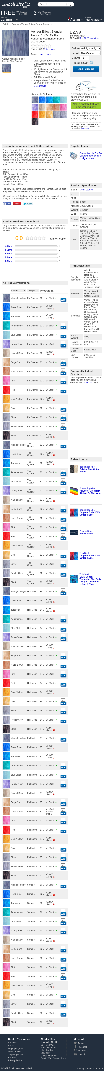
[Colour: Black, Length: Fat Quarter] (7, 439)
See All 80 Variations (89, 38)
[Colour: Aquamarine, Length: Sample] (7, 915)
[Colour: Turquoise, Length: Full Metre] (7, 759)
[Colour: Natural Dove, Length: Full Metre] (7, 796)
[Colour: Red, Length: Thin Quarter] (7, 539)
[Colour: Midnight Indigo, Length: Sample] (7, 888)
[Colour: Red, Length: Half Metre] (7, 686)
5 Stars (8, 246)
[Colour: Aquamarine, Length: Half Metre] (7, 622)
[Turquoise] (49, 100)
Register (19, 1048)
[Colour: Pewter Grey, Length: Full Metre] (7, 869)
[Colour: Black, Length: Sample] (7, 1025)
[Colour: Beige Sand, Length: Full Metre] (7, 805)
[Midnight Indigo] (6, 68)
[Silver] (56, 114)
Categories (6, 20)
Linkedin (82, 1054)
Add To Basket (86, 69)
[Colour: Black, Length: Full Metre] (7, 879)
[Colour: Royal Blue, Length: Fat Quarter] (7, 310)
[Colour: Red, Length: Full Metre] (7, 833)
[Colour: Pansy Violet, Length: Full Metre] (7, 787)
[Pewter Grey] (63, 114)
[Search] (69, 4)
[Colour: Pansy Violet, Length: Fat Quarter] (7, 347)
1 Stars (8, 261)
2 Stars (8, 257)
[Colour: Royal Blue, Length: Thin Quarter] (7, 457)
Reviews (49, 49)
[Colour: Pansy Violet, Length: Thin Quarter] (7, 494)
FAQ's (11, 1045)
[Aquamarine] (56, 100)
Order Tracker (14, 1051)
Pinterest (82, 1050)
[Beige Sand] (49, 107)
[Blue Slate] (63, 100)
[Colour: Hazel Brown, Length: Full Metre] (7, 814)
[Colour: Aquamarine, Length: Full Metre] (7, 769)
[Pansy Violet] (35, 107)
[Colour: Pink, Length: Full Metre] (7, 824)
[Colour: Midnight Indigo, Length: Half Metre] (7, 594)
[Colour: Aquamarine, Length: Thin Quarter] (7, 475)
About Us (12, 1042)
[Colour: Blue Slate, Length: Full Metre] (7, 778)
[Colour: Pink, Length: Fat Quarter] (7, 384)
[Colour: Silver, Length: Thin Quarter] (7, 567)
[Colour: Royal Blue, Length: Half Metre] (7, 604)
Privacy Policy (15, 1060)
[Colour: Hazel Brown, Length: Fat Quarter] (7, 374)
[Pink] (63, 107)
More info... (86, 129)
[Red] (35, 114)
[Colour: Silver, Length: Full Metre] (7, 860)
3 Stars (8, 253)
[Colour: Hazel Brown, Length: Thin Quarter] (7, 521)
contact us (87, 382)
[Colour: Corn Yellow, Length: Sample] (7, 989)
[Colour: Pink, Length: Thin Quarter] (7, 530)
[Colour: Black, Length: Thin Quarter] (7, 585)
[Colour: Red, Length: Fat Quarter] (7, 393)
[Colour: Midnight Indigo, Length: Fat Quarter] (7, 301)
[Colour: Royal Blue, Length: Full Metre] (7, 750)
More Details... (41, 86)
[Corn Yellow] (42, 114)
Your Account (92, 20)
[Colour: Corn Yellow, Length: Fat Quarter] (7, 402)
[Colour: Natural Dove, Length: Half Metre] (7, 649)
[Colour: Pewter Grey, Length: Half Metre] (7, 723)
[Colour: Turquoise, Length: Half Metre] (7, 613)
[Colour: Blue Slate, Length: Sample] (7, 924)
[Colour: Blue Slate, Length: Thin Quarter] (7, 484)
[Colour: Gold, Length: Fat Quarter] (7, 411)
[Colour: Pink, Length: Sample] (7, 970)
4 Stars (8, 250)
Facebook (82, 1047)
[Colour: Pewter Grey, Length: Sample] (7, 1016)
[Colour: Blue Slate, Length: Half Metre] (7, 631)
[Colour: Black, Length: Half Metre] (7, 732)
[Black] (35, 121)
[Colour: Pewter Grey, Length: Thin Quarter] (7, 576)
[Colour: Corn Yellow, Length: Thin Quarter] (7, 549)
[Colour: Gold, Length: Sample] (7, 998)
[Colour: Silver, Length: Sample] (7, 1007)
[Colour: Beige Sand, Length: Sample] (7, 952)
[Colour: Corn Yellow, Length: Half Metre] (7, 695)
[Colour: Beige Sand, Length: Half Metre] (7, 659)
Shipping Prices (15, 1054)
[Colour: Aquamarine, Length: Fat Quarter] (7, 329)
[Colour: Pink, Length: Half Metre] (7, 677)
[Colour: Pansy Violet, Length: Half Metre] (7, 640)
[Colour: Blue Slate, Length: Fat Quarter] (7, 338)
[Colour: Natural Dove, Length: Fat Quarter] (7, 356)
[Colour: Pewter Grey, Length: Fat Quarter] (7, 429)
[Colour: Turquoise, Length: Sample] (7, 906)
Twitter (81, 1043)
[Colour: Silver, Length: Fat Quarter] (7, 420)
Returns (12, 1057)
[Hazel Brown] (56, 107)
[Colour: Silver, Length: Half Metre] (7, 714)
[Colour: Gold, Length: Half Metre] (7, 704)
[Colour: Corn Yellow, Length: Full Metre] (7, 842)
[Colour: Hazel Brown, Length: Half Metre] (7, 668)
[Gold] (49, 114)
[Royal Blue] (42, 100)
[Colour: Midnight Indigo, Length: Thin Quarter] (7, 448)
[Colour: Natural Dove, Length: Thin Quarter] (7, 503)
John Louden (86, 190)
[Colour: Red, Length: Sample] (7, 979)
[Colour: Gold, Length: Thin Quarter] (7, 558)
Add (63, 300)
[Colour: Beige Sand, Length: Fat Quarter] (7, 365)
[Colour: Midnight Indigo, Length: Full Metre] (7, 741)
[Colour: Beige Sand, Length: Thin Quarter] (7, 512)
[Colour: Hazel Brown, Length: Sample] (7, 961)
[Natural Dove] (42, 107)
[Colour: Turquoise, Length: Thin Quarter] (7, 466)
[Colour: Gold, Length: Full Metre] (7, 851)
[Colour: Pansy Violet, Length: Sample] (7, 934)
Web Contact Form (57, 1058)
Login (11, 1048)
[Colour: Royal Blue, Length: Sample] (7, 897)
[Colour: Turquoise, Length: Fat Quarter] (7, 319)
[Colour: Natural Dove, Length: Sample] (7, 943)
